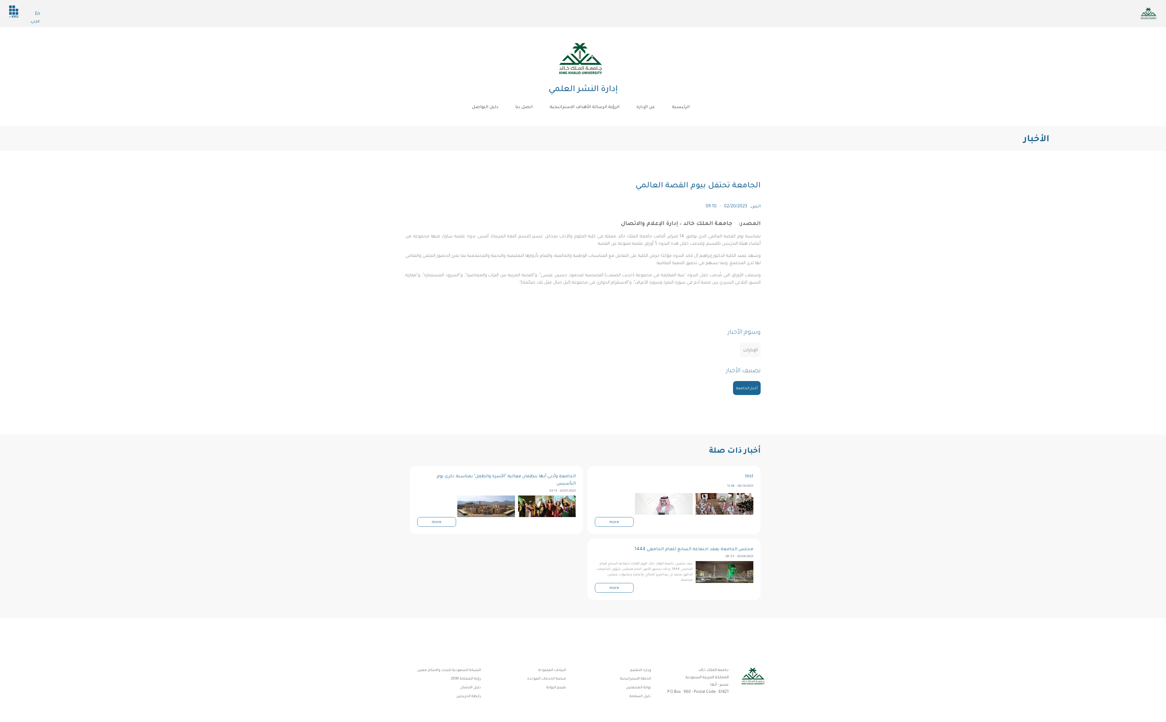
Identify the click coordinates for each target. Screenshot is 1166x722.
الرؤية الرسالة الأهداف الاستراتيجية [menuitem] (584, 107)
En (37, 14)
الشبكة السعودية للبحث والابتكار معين (449, 671)
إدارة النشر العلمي (583, 89)
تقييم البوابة (556, 688)
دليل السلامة (640, 697)
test (749, 476)
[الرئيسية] (580, 59)
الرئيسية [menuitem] (681, 107)
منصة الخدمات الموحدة (546, 679)
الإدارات (750, 350)
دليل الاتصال (470, 688)
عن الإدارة (645, 107)
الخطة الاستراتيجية (635, 679)
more (614, 522)
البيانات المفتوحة (552, 671)
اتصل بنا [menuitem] (524, 107)
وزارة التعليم (640, 671)
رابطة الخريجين (468, 697)
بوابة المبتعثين (638, 688)
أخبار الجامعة (747, 389)
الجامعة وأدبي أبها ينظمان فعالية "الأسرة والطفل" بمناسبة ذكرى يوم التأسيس (506, 480)
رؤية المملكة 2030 (466, 679)
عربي (35, 21)
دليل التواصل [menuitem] (485, 107)
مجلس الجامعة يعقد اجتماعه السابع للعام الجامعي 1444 (694, 549)
